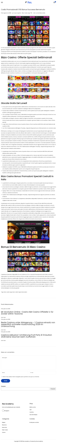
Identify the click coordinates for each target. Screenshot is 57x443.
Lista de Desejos (33, 414)
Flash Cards (5, 430)
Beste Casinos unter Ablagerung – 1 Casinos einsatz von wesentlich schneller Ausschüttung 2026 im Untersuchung (28, 324)
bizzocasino (24, 292)
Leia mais (3, 317)
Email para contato (34, 422)
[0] (54, 2)
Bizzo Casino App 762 (27, 13)
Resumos (4, 425)
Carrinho (32, 412)
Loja (30, 409)
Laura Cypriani (17, 13)
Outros (3, 432)
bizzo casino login (16, 292)
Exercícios (4, 427)
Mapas (3, 422)
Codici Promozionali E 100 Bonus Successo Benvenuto (23, 9)
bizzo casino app (8, 292)
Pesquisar (3, 386)
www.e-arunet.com (43, 217)
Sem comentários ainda (39, 13)
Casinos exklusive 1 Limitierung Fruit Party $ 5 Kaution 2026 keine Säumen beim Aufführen (26, 336)
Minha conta (33, 407)
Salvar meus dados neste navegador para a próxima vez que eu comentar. (21, 376)
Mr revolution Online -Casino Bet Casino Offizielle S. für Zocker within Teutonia (27, 313)
